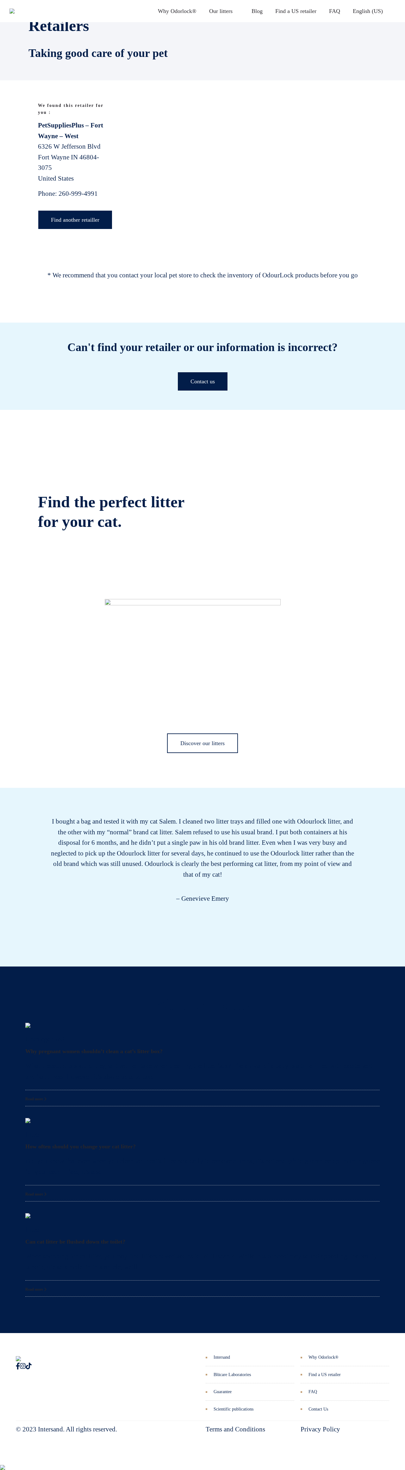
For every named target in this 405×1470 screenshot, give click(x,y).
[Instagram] (23, 1366)
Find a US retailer (295, 11)
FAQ (334, 11)
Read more (34, 1099)
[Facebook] (18, 1366)
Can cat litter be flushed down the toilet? (75, 1241)
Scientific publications (233, 1409)
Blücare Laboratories (232, 1374)
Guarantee (223, 1391)
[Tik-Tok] (28, 1366)
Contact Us (318, 1409)
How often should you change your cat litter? (80, 1146)
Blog (257, 11)
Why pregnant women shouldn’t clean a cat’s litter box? (94, 1051)
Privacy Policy (320, 1429)
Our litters (221, 11)
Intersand (222, 1357)
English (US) (368, 11)
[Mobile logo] (2, 1463)
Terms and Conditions (235, 1429)
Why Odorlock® (177, 11)
